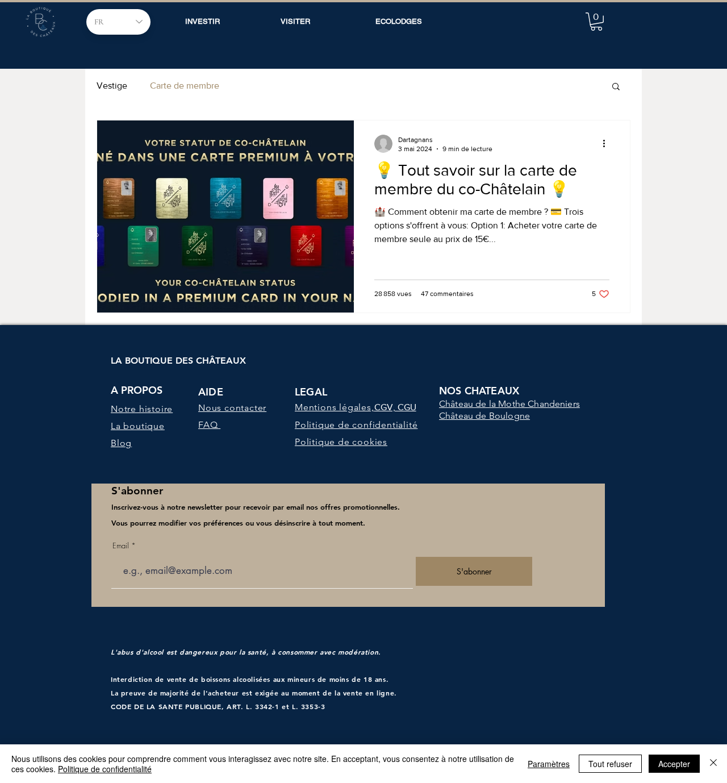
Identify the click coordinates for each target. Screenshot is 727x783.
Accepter (674, 763)
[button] (596, 22)
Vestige (112, 85)
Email (120, 545)
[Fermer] (713, 763)
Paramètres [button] (549, 763)
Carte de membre (184, 85)
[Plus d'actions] (608, 144)
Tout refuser (610, 763)
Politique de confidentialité (105, 768)
